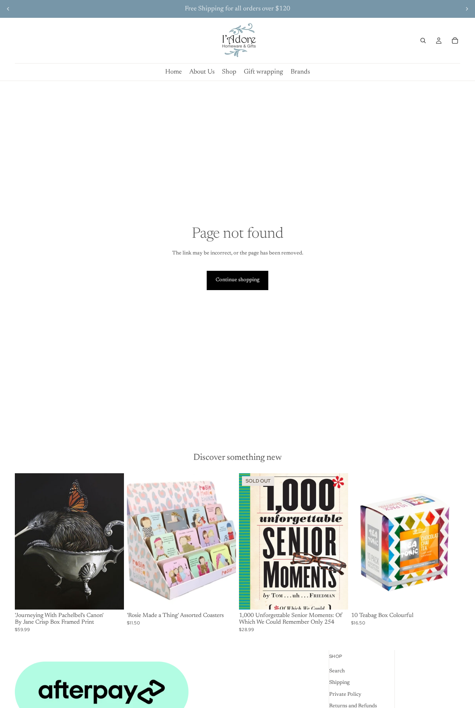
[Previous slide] (8, 9)
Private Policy (345, 694)
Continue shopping (237, 280)
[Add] (112, 598)
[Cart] (455, 40)
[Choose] (224, 598)
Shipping (339, 682)
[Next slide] (467, 9)
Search (337, 670)
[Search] (423, 40)
